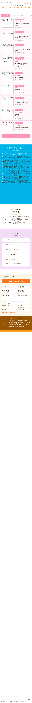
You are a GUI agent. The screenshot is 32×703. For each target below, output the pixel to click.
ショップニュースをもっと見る (16, 135)
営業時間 (27, 3)
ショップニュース (5, 15)
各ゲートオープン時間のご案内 (9, 312)
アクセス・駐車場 (10, 259)
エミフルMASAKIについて (12, 254)
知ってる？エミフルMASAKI (13, 249)
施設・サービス (10, 244)
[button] (3, 7)
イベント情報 (20, 15)
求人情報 (13, 15)
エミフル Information (11, 239)
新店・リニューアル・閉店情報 (13, 263)
